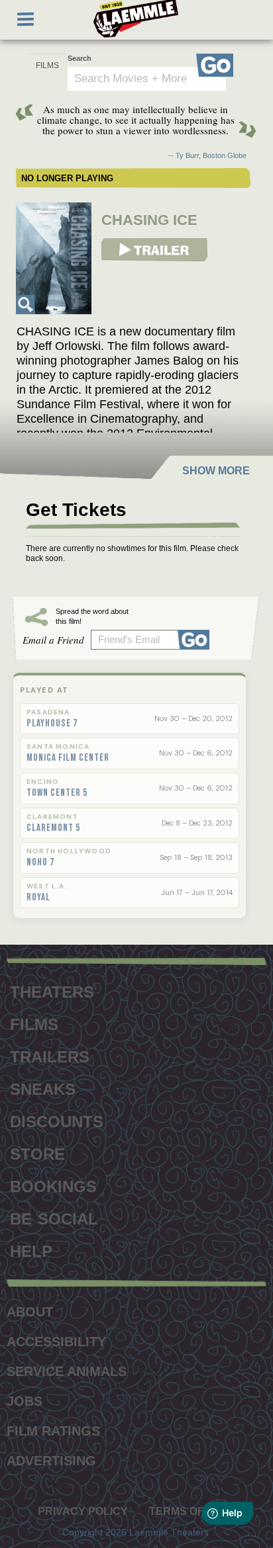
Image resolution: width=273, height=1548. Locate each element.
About (30, 1312)
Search (79, 58)
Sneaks (43, 1088)
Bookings (53, 1185)
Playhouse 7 (52, 723)
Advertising (51, 1460)
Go (214, 64)
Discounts (56, 1120)
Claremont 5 (53, 828)
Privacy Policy (83, 1511)
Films (34, 1023)
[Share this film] (196, 640)
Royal (38, 897)
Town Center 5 (57, 793)
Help (31, 1250)
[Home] (136, 19)
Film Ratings (53, 1431)
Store (37, 1152)
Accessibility (56, 1341)
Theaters (52, 990)
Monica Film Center (68, 758)
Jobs (24, 1401)
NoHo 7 (40, 862)
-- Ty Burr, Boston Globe (207, 155)
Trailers (49, 1055)
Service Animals (67, 1371)
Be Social (54, 1217)
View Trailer (122, 242)
